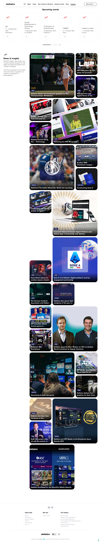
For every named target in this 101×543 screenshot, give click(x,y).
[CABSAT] (69, 27)
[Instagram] (52, 507)
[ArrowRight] (7, 36)
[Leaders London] (88, 27)
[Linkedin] (49, 507)
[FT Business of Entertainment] (50, 27)
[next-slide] (60, 45)
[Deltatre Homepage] (10, 4)
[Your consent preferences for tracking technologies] (98, 540)
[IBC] (12, 27)
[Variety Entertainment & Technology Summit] (31, 27)
